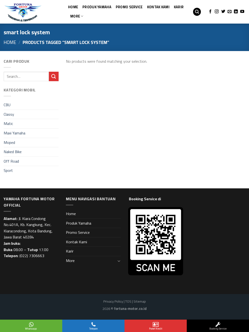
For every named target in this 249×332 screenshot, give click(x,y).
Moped (9, 142)
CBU (7, 104)
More (75, 16)
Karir (179, 7)
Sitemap (139, 301)
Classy (9, 114)
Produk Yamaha (96, 7)
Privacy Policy (113, 301)
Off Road (11, 161)
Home (73, 7)
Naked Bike (13, 151)
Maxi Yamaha (14, 133)
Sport (8, 170)
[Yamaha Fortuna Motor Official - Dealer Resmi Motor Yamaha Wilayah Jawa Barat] (28, 12)
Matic (8, 123)
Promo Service (129, 7)
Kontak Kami (158, 7)
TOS (128, 301)
